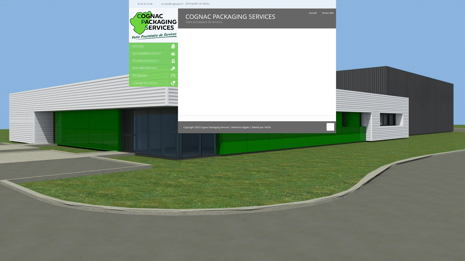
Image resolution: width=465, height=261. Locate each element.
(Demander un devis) (197, 3)
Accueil (313, 12)
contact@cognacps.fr (172, 3)
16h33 (267, 127)
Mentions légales (240, 127)
